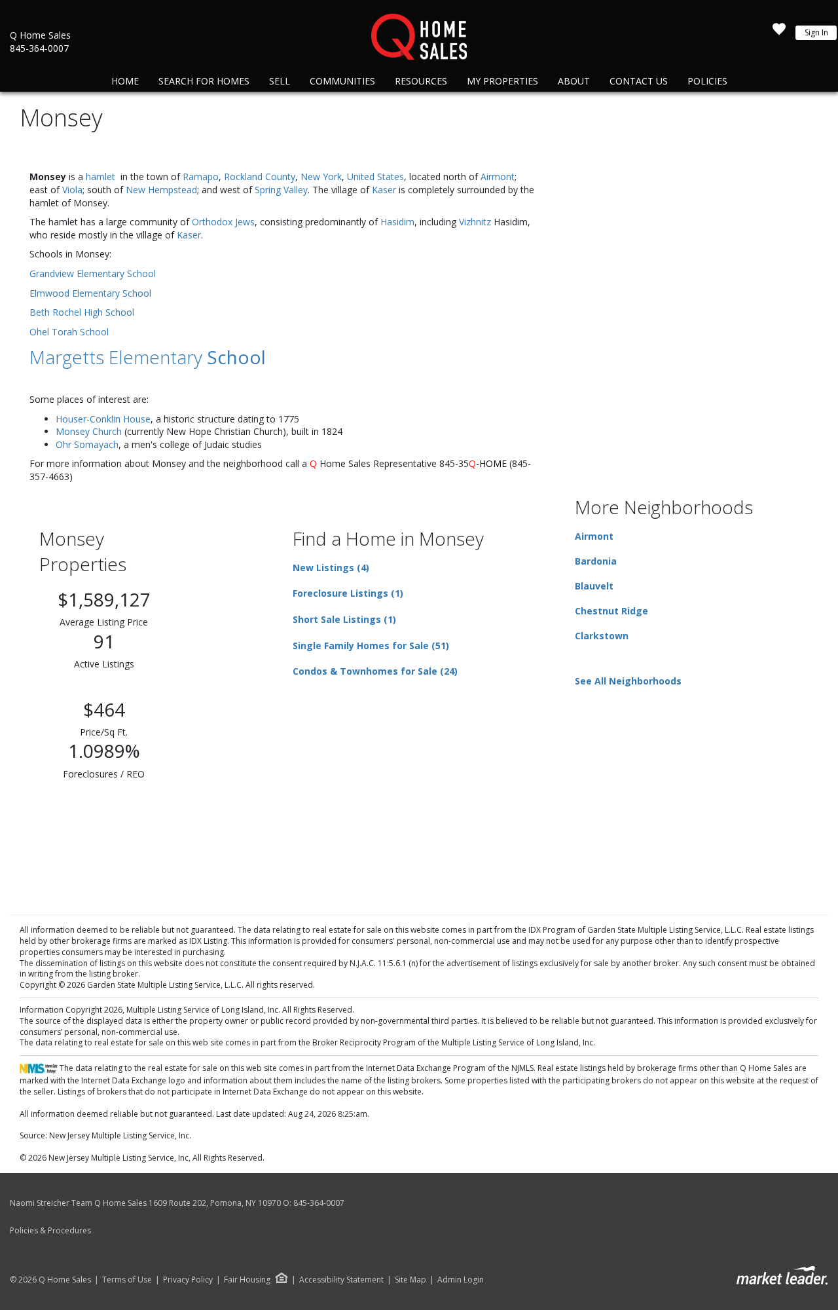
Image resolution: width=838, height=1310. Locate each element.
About (574, 81)
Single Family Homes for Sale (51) (371, 645)
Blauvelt (594, 586)
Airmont (498, 176)
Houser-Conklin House (103, 419)
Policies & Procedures (50, 1230)
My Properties (502, 81)
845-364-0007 (39, 48)
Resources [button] (421, 81)
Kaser (384, 189)
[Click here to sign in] (779, 33)
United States (375, 176)
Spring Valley (281, 189)
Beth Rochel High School (81, 312)
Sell (279, 81)
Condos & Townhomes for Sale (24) (375, 671)
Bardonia (596, 561)
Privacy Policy (188, 1280)
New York (321, 176)
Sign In (816, 32)
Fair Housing (247, 1279)
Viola (72, 189)
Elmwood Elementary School (90, 293)
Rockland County (259, 176)
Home (125, 81)
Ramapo (201, 176)
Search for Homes (203, 81)
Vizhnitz (475, 221)
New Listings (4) (331, 567)
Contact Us (639, 81)
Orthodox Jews (223, 221)
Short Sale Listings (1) (344, 619)
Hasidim (397, 221)
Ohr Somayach (87, 444)
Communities (342, 81)
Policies (707, 81)
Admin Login (460, 1280)
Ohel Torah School (69, 332)
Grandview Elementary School (92, 273)
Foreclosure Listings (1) (348, 593)
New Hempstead (161, 189)
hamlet (100, 176)
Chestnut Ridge (611, 611)
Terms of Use (127, 1280)
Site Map (410, 1280)
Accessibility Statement (341, 1280)
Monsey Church (89, 431)
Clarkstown (601, 635)
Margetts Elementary (147, 357)
